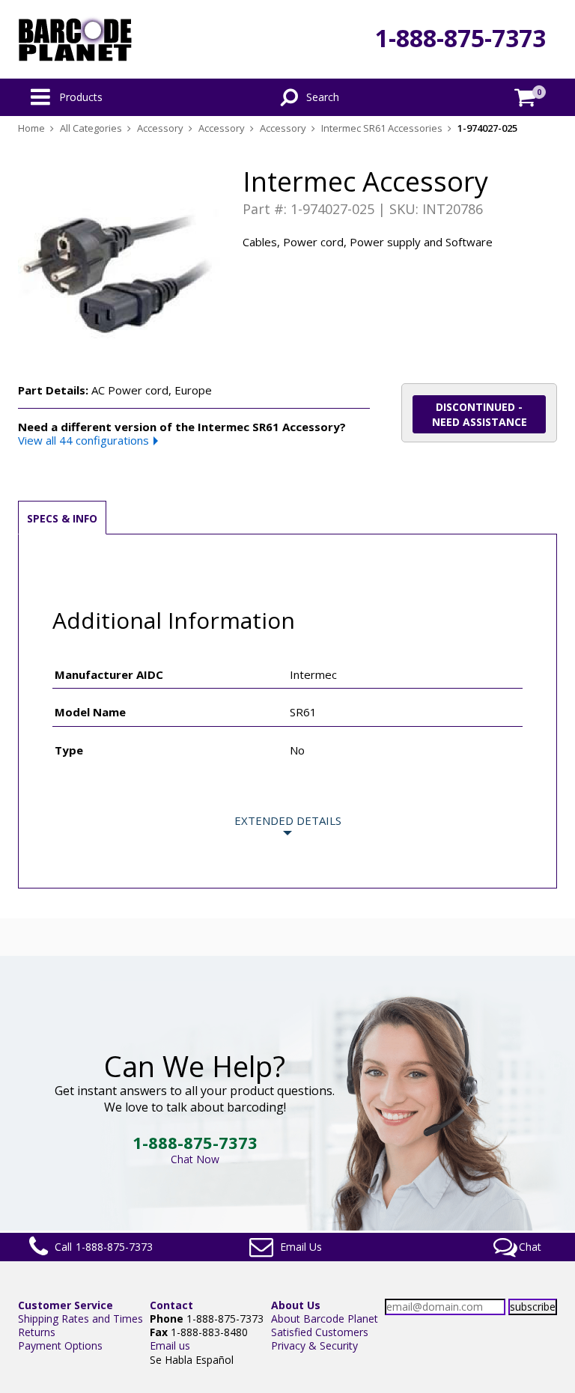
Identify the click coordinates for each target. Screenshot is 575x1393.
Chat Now (195, 1159)
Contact (171, 1305)
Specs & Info (62, 518)
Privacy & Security (314, 1345)
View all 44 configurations (83, 440)
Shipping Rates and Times (80, 1318)
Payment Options (60, 1345)
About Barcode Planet (324, 1318)
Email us (170, 1345)
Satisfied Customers (319, 1332)
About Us (295, 1305)
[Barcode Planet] (75, 39)
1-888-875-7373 (460, 38)
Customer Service (65, 1305)
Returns (36, 1332)
